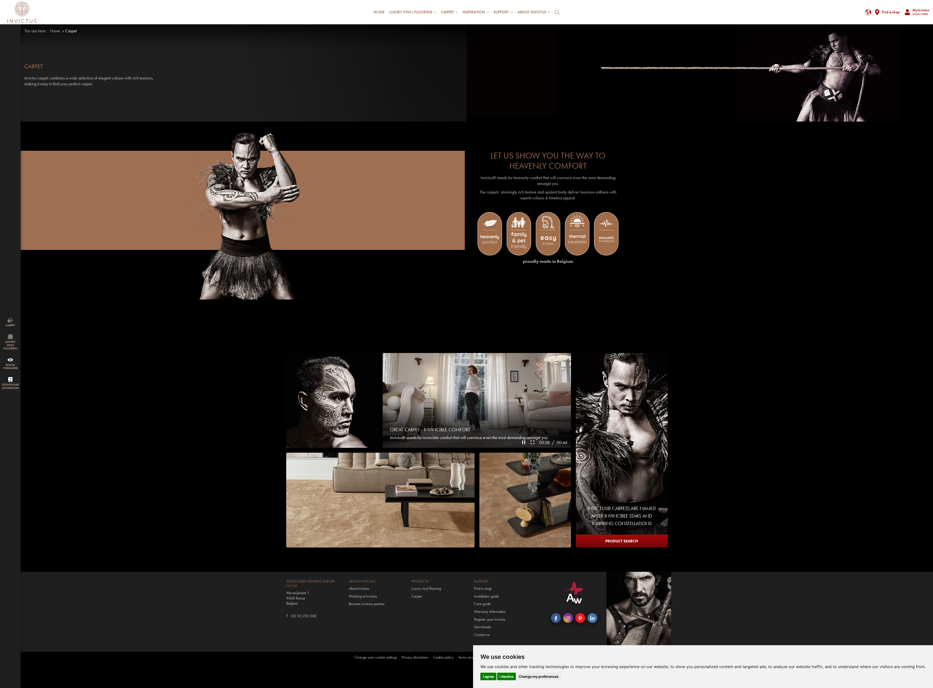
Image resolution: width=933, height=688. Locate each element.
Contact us (482, 634)
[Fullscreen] (533, 442)
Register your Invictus (489, 619)
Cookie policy (443, 657)
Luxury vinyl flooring (426, 588)
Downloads (482, 626)
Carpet (416, 596)
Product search (621, 541)
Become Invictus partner (367, 603)
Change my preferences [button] (539, 676)
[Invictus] (22, 12)
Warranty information (490, 611)
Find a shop (890, 12)
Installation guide (486, 596)
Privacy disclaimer (415, 657)
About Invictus (359, 588)
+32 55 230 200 (303, 615)
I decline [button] (506, 676)
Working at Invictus (363, 596)
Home (378, 12)
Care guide (482, 603)
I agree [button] (488, 676)
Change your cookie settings (375, 657)
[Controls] (524, 442)
